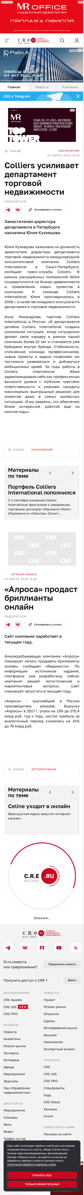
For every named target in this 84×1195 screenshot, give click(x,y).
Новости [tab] (42, 87)
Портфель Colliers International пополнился (41, 490)
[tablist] (42, 87)
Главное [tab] (14, 87)
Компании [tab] (70, 87)
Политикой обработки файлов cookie (31, 1164)
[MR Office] (42, 16)
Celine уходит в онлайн (39, 806)
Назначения (69, 150)
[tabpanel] (42, 508)
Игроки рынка (24, 574)
